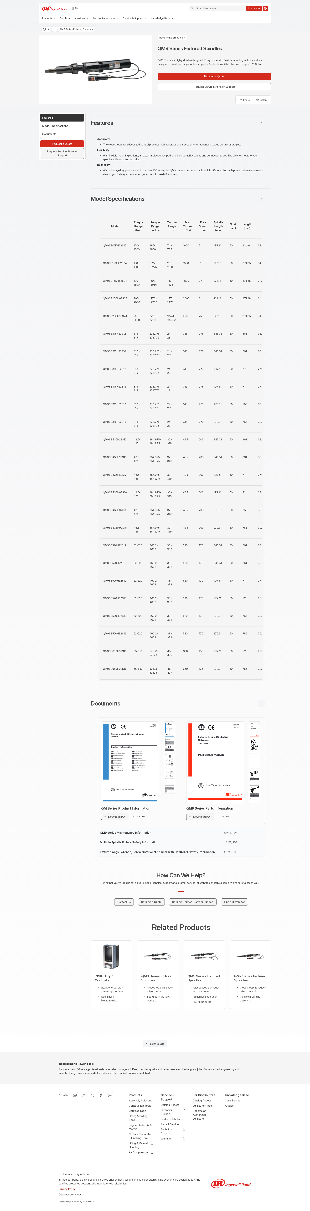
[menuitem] (49, 18)
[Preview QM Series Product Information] (130, 762)
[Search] (192, 8)
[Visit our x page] (92, 1095)
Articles (229, 1105)
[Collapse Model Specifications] (261, 198)
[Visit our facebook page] (101, 1095)
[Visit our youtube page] (75, 1095)
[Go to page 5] (169, 792)
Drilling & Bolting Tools (138, 1118)
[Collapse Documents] (261, 703)
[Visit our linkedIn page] (110, 1095)
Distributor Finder (203, 1105)
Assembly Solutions (140, 1100)
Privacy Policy (67, 1189)
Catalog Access (170, 1104)
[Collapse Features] (261, 123)
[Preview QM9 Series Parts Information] (215, 762)
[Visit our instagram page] (84, 1095)
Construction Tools (140, 1105)
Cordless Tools (137, 1110)
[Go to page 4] (169, 776)
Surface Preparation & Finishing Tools (140, 1136)
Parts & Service (170, 1124)
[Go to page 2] (169, 745)
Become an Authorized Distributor (199, 1114)
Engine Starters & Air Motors (141, 1127)
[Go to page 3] (169, 761)
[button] (181, 123)
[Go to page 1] (169, 729)
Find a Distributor (171, 1119)
